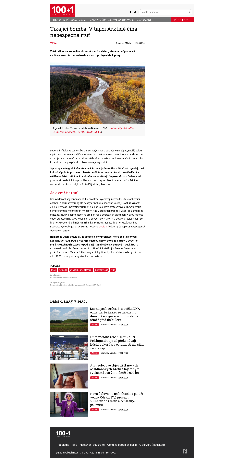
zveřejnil (104, 226)
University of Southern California (63, 278)
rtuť (113, 269)
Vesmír (83, 19)
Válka (94, 19)
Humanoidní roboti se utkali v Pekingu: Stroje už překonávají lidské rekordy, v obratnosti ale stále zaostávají (117, 342)
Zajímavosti (126, 19)
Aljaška (63, 269)
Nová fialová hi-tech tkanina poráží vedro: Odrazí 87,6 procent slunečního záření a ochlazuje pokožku (116, 399)
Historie (59, 19)
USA (53, 269)
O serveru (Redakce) (152, 444)
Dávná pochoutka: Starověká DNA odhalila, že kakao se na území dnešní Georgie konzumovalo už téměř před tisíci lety (115, 314)
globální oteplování (81, 269)
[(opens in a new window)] (130, 12)
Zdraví (112, 19)
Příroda (71, 19)
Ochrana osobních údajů (122, 444)
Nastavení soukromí (92, 444)
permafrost (101, 269)
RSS (74, 444)
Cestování (144, 19)
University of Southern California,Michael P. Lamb (70, 285)
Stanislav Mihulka (124, 43)
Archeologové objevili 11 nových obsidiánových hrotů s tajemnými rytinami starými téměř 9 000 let (115, 369)
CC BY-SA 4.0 (97, 285)
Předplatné (182, 19)
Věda (103, 19)
